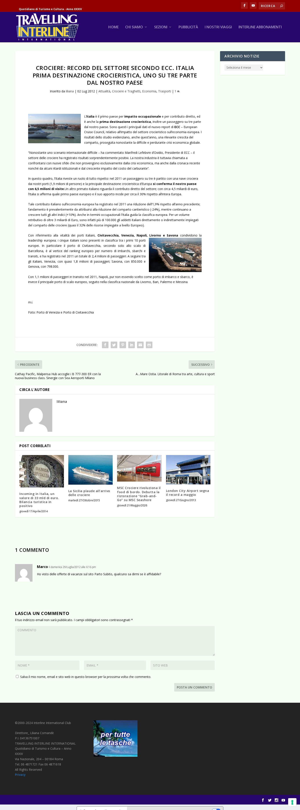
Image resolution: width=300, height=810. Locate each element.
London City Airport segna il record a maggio (187, 493)
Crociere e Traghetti (126, 91)
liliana (70, 91)
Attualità (104, 91)
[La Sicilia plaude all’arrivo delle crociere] (90, 470)
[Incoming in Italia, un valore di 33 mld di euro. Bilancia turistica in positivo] (41, 471)
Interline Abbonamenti (260, 27)
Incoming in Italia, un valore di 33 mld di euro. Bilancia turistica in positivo (39, 500)
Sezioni (160, 27)
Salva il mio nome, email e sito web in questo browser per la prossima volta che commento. (85, 677)
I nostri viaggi (218, 27)
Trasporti (164, 91)
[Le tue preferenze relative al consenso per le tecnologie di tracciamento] (292, 802)
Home (113, 27)
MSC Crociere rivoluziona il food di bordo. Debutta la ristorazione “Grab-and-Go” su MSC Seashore (139, 494)
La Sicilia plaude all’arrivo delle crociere (89, 493)
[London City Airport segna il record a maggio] (188, 469)
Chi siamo (134, 27)
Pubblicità (188, 27)
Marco (42, 566)
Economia (149, 91)
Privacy (20, 774)
